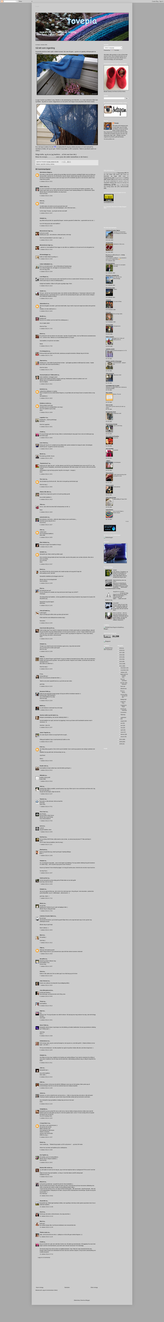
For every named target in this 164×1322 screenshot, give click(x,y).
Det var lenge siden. (118, 313)
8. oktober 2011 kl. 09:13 (46, 1005)
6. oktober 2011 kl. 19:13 (46, 499)
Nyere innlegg (39, 1287)
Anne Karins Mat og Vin (46, 628)
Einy (41, 588)
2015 (120, 657)
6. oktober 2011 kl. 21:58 (46, 651)
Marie (41, 935)
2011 (120, 666)
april (122, 730)
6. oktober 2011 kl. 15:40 (46, 240)
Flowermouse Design (111, 424)
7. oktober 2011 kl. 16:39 (46, 884)
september (123, 717)
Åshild (41, 431)
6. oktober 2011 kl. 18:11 (46, 384)
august (123, 721)
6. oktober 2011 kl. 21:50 (46, 623)
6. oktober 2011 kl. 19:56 (46, 546)
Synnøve (42, 552)
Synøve (42, 291)
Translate (116, 50)
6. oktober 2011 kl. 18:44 (46, 449)
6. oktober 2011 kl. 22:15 (46, 686)
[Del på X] (66, 162)
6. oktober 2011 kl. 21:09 (46, 583)
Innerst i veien (109, 485)
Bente (41, 333)
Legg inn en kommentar (44, 1257)
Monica (42, 903)
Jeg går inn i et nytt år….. (119, 591)
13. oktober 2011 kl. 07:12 (46, 1254)
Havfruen (42, 837)
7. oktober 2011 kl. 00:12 (46, 770)
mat (107, 181)
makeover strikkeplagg (123, 179)
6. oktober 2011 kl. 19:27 (46, 524)
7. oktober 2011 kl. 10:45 (46, 832)
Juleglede (108, 300)
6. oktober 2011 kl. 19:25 (46, 512)
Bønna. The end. (117, 394)
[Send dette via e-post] (63, 162)
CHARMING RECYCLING (112, 385)
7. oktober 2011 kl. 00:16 (46, 781)
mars (122, 732)
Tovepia (116, 123)
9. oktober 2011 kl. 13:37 (46, 1137)
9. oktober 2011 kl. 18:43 (46, 1162)
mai (122, 727)
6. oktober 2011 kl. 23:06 (46, 741)
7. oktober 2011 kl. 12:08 (46, 855)
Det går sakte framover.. (123, 683)
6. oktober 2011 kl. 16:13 (46, 285)
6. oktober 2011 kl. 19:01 (46, 474)
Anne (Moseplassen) (45, 990)
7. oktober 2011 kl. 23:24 (46, 985)
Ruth (41, 786)
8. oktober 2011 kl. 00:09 (46, 996)
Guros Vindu (43, 1025)
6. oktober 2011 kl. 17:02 (46, 328)
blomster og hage (110, 176)
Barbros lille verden (45, 1167)
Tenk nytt (122, 686)
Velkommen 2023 (117, 375)
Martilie (42, 316)
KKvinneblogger (44, 254)
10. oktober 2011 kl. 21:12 (46, 1216)
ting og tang (125, 185)
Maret (41, 1221)
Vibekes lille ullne (44, 492)
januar (122, 736)
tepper (117, 184)
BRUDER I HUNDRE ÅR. (112, 275)
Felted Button (109, 509)
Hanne (41, 1142)
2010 (120, 739)
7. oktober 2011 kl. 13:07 (46, 873)
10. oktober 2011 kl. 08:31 (46, 1195)
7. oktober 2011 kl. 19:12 (46, 942)
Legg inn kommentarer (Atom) (50, 1290)
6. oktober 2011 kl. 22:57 (46, 727)
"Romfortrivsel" (44, 463)
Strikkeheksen (44, 1041)
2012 (120, 663)
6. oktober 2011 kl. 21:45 (46, 605)
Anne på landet (44, 610)
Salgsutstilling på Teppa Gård (120, 499)
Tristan (41, 1001)
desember (123, 668)
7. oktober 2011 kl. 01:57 (46, 794)
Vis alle (127, 521)
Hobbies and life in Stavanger (114, 361)
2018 (120, 650)
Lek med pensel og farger (109, 172)
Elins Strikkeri (43, 542)
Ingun (41, 1011)
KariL (41, 747)
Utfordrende (123, 688)
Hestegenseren (116, 326)
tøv (116, 186)
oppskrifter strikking (45, 164)
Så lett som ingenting (123, 709)
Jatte (41, 1068)
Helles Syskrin (110, 336)
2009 (120, 741)
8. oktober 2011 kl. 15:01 (46, 1020)
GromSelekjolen (117, 462)
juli (122, 723)
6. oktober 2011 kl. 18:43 (46, 437)
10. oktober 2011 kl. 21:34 (46, 1227)
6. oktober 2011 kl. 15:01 (46, 181)
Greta (41, 971)
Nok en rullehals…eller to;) (120, 613)
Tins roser (42, 479)
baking (124, 174)
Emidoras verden (44, 403)
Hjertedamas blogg (45, 172)
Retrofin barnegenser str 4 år (120, 350)
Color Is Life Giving (117, 425)
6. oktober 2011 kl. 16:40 (46, 311)
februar (123, 734)
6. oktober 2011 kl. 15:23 (46, 225)
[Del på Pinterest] (70, 162)
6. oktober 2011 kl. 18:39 (46, 412)
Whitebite (42, 775)
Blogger (88, 1300)
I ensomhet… (123, 712)
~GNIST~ (108, 461)
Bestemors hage (110, 288)
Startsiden (67, 1287)
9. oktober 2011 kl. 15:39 (46, 1150)
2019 (120, 648)
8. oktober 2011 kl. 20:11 (46, 1062)
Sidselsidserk (43, 303)
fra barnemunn (118, 177)
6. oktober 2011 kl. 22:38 (46, 710)
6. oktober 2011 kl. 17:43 (46, 355)
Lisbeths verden (110, 349)
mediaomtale (113, 181)
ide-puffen (42, 959)
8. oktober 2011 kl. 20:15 (46, 1077)
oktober (123, 672)
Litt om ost (115, 437)
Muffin (41, 705)
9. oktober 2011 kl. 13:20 (46, 1118)
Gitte (41, 529)
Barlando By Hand (111, 412)
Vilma (41, 504)
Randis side (43, 766)
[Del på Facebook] (68, 162)
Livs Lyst (108, 312)
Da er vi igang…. (123, 691)
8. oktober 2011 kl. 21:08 (46, 1088)
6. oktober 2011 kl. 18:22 (46, 398)
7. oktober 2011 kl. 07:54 (46, 821)
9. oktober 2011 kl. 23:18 (46, 1176)
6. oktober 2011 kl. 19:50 (46, 537)
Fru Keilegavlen (44, 351)
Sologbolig (42, 1109)
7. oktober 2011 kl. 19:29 (46, 953)
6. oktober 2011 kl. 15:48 (46, 259)
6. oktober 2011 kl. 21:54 (46, 638)
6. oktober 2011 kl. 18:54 (46, 458)
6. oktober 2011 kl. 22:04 (46, 669)
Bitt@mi (42, 1181)
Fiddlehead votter (117, 413)
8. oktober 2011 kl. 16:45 (46, 1050)
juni (122, 725)
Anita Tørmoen (44, 981)
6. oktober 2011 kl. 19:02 (46, 486)
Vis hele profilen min (109, 139)
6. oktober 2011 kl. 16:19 (46, 298)
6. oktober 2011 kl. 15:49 (46, 271)
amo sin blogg (109, 448)
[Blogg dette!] (64, 162)
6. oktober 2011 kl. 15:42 (46, 249)
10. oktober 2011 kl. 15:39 (46, 1206)
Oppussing (120, 172)
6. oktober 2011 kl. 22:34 (46, 700)
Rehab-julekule (116, 486)
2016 (120, 655)
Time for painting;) (123, 680)
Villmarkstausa (110, 373)
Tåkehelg (122, 714)
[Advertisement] (67, 1272)
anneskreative (44, 517)
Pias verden (109, 392)
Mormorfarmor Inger (45, 231)
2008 (120, 744)
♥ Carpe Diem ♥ (44, 1123)
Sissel (41, 1212)
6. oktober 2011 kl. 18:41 (46, 426)
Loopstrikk (115, 450)
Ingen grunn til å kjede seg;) (124, 676)
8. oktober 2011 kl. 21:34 (46, 1104)
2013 (120, 661)
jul (114, 179)
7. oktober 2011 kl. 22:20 (46, 975)
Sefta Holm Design (111, 497)
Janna (41, 1093)
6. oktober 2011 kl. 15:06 (46, 195)
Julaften (115, 289)
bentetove (42, 389)
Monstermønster (110, 263)
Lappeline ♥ (43, 417)
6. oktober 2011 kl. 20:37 (46, 564)
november (123, 670)
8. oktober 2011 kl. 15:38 (46, 1035)
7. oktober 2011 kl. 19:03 (46, 930)
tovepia (37, 6)
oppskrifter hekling (122, 181)
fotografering (108, 178)
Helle (41, 1082)
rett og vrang (109, 242)
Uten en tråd (109, 405)
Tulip (41, 947)
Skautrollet (43, 1200)
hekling (126, 178)
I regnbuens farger (123, 706)
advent (118, 174)
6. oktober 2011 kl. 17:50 (46, 369)
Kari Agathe (43, 1155)
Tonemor (42, 799)
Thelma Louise (44, 1232)
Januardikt (115, 603)
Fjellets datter (43, 186)
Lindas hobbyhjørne (45, 264)
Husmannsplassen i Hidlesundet (48, 375)
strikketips (124, 182)
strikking (52, 164)
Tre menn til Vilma (117, 301)
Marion (41, 454)
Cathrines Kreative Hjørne (47, 916)
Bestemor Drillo (44, 691)
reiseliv (118, 182)
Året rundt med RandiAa (112, 436)
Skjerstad (42, 360)
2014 (120, 659)
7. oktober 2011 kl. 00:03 (46, 760)
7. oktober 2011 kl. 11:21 (46, 844)
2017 (120, 652)
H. (40, 674)
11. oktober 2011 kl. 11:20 (46, 1236)
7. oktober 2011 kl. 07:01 (46, 806)
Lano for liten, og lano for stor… (123, 696)
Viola (41, 656)
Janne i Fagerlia (44, 732)
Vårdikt (115, 570)
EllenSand (42, 849)
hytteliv (109, 179)
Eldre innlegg (94, 1287)
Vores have (43, 811)
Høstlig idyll (123, 699)
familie (124, 176)
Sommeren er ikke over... (119, 244)
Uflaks (110, 174)
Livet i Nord (43, 443)
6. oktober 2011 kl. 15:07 (46, 213)
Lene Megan (43, 276)
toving (108, 186)
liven (41, 200)
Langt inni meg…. (123, 702)
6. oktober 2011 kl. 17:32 (46, 346)
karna (41, 826)
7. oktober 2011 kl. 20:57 (46, 966)
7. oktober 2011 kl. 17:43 (46, 911)
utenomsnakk (124, 186)
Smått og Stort (44, 878)
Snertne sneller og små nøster (48, 715)
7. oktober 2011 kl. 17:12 (46, 898)
